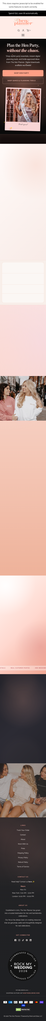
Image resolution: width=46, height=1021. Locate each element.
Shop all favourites (23, 571)
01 (4, 167)
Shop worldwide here (31, 993)
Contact (23, 834)
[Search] (18, 30)
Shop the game (23, 252)
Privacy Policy (23, 857)
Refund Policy (23, 862)
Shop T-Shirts (23, 804)
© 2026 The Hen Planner (12, 1016)
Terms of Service (23, 866)
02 (10, 167)
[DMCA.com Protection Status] (23, 1009)
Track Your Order (23, 830)
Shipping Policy (23, 853)
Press (23, 848)
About (23, 839)
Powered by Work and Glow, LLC (31, 1016)
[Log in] (23, 30)
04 (23, 167)
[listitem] (17, 355)
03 (17, 167)
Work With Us (23, 844)
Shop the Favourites (23, 615)
